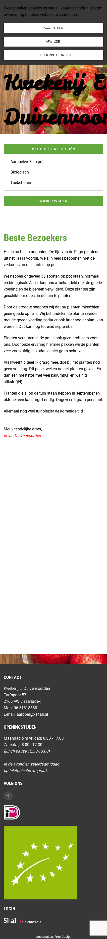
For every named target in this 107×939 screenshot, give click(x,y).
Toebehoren (20, 182)
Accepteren (53, 28)
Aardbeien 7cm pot (27, 161)
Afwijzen (53, 41)
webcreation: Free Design (53, 937)
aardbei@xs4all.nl (32, 714)
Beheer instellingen (54, 55)
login (9, 908)
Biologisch (19, 172)
